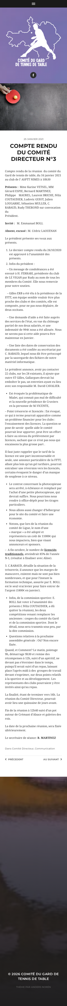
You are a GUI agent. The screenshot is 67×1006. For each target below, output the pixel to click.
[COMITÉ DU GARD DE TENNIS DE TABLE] (34, 40)
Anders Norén (41, 987)
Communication (45, 748)
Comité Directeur (23, 748)
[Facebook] (33, 75)
